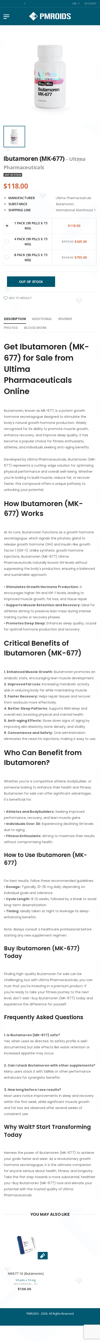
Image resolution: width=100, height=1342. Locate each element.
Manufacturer (21, 198)
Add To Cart (25, 1262)
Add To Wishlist (20, 298)
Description (15, 319)
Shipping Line (19, 210)
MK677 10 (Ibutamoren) (26, 1273)
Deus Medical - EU (25, 1283)
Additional (42, 319)
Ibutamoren (64, 204)
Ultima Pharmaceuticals (73, 198)
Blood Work (35, 327)
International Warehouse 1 (76, 210)
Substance (17, 204)
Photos (11, 327)
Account (90, 3)
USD (74, 3)
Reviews (65, 319)
